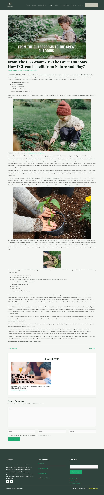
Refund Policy (73, 481)
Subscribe (76, 472)
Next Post (92, 348)
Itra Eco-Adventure (43, 468)
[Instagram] (7, 481)
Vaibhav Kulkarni (93, 488)
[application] (46, 5)
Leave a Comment (12, 70)
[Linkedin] (11, 481)
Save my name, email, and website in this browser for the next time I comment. (30, 435)
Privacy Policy (73, 478)
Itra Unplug (41, 463)
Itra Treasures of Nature (44, 478)
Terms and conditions (75, 483)
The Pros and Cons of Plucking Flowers (35, 153)
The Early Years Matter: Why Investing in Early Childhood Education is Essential (30, 387)
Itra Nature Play (42, 473)
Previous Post (12, 348)
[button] (91, 5)
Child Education (14, 390)
